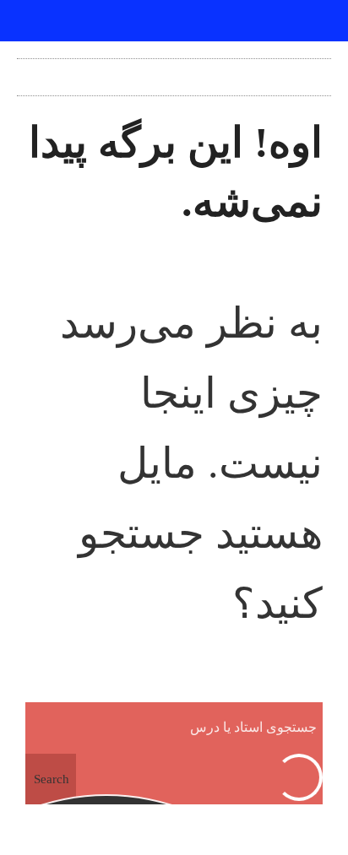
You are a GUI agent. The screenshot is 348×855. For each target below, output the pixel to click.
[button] (174, 73)
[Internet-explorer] (174, 21)
